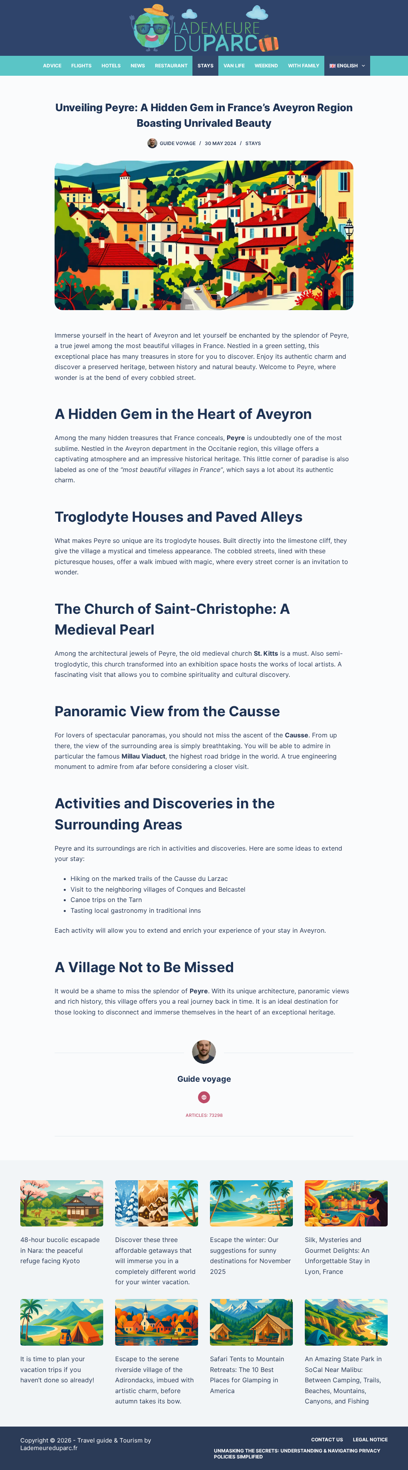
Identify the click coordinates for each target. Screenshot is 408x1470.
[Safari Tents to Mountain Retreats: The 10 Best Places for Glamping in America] (251, 1322)
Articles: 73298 (204, 1115)
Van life (234, 66)
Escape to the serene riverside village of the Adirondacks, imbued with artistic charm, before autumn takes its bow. (154, 1380)
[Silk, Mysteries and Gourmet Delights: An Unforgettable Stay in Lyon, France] (346, 1203)
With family (304, 66)
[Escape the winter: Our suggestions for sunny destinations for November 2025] (251, 1203)
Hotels (111, 66)
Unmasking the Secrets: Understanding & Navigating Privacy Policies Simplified (297, 1454)
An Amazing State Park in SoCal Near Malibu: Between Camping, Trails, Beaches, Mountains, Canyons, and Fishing (343, 1380)
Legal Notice (370, 1439)
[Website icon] (204, 1097)
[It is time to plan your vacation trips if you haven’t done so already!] (61, 1322)
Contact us (327, 1439)
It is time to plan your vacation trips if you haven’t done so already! (57, 1369)
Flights (81, 66)
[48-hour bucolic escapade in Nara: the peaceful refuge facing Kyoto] (61, 1203)
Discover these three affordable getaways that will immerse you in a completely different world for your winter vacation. (155, 1261)
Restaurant (171, 66)
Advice (52, 66)
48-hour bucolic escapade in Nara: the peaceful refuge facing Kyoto (60, 1250)
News (138, 66)
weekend (266, 66)
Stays (206, 66)
